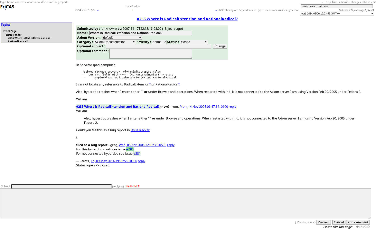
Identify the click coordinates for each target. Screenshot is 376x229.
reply (232, 106)
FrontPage (10, 31)
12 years (355, 10)
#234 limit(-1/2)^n (85, 10)
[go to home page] (7, 9)
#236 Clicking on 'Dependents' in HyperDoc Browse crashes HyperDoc (258, 10)
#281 (137, 153)
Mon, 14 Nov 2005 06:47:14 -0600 (204, 106)
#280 (130, 149)
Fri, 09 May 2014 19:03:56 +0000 (114, 161)
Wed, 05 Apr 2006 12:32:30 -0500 (142, 145)
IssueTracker (133, 6)
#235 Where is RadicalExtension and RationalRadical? (118, 106)
